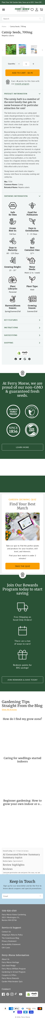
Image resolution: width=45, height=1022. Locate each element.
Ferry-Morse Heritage (10, 962)
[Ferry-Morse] (22, 9)
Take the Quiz (22, 566)
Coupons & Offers (9, 975)
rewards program (22, 84)
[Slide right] (42, 50)
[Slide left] (2, 50)
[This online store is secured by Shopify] (22, 353)
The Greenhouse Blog (10, 938)
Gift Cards (6, 948)
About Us (5, 959)
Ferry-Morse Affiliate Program (14, 969)
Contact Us (6, 932)
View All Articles (9, 709)
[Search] (40, 18)
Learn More (22, 447)
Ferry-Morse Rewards (10, 978)
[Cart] (41, 9)
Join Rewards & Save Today (22, 680)
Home (4, 26)
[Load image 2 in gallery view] (22, 49)
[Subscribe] (40, 896)
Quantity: (11, 64)
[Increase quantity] (33, 63)
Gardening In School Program (13, 972)
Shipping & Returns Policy (12, 935)
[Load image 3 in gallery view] (34, 49)
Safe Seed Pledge (9, 966)
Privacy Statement (9, 941)
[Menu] (3, 9)
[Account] (36, 9)
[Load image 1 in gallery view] (11, 49)
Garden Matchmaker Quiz (12, 981)
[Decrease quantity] (19, 63)
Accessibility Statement (11, 944)
